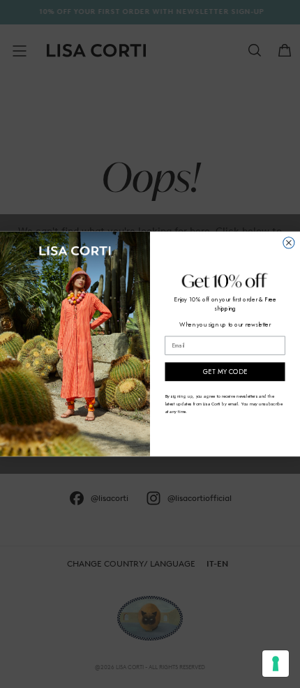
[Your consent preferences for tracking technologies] (275, 663)
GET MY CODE (225, 372)
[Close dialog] (288, 242)
